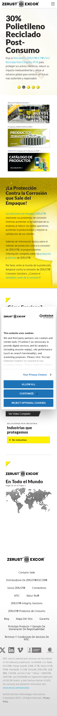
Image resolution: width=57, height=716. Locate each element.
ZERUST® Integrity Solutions (26, 603)
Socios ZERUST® (16, 588)
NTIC (17, 596)
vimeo (20, 650)
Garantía (44, 619)
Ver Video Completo (19, 414)
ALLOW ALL (28, 384)
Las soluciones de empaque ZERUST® (26, 214)
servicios (11, 258)
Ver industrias (19, 440)
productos (45, 254)
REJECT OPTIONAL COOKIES (29, 403)
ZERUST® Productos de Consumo (26, 611)
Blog (6, 619)
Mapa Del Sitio (24, 619)
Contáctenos (39, 588)
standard (50, 650)
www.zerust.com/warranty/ (16, 688)
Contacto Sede (27, 573)
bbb (34, 650)
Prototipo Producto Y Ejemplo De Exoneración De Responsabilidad (26, 628)
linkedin (11, 650)
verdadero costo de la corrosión (22, 278)
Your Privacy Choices (35, 374)
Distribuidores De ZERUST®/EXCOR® (26, 580)
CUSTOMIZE (27, 393)
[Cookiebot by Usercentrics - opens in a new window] (39, 316)
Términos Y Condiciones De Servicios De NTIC (27, 638)
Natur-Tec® (33, 596)
